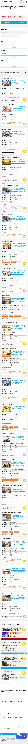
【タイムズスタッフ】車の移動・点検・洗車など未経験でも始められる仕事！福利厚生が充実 (18, 190)
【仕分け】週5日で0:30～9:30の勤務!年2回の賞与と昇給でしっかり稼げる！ (18, 517)
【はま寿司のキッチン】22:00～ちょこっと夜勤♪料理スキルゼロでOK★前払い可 (18, 382)
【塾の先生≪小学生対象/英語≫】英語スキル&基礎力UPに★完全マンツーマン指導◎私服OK (18, 438)
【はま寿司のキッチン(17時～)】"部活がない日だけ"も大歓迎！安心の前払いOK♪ (18, 82)
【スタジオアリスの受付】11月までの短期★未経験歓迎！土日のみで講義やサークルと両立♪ (18, 108)
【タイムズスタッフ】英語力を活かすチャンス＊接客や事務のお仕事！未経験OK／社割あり (18, 161)
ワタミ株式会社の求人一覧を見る (7, 344)
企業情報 (8, 738)
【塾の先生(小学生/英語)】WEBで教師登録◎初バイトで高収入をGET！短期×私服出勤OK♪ (18, 464)
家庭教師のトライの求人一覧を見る (8, 455)
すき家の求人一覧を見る (6, 318)
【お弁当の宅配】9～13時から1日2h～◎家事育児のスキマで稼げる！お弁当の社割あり (18, 327)
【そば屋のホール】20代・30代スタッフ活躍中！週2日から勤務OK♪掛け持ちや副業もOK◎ (18, 245)
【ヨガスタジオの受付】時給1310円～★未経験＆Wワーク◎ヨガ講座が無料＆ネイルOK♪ (18, 353)
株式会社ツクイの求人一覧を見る (7, 291)
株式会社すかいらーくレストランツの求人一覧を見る (11, 429)
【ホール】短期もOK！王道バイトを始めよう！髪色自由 (18, 407)
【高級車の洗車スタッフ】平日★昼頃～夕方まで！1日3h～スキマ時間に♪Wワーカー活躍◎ (18, 570)
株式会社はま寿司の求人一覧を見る (8, 100)
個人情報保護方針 (11, 739)
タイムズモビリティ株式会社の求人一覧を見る (9, 180)
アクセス (12, 738)
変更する (14, 47)
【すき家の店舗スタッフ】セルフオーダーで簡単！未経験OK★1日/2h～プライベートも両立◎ (18, 300)
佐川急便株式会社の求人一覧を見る (8, 534)
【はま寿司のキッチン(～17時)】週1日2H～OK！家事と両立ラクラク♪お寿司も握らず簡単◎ (18, 134)
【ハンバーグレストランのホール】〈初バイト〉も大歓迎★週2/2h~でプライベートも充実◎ (18, 597)
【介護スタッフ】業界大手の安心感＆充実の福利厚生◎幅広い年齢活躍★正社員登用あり (18, 272)
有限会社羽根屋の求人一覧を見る (7, 264)
